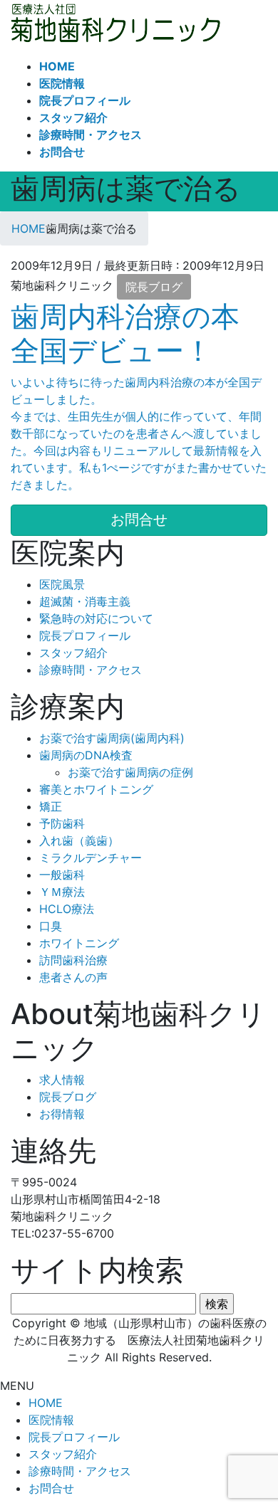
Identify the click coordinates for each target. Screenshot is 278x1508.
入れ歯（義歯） (79, 840)
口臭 (50, 926)
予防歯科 (62, 823)
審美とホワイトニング (96, 789)
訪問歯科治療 (73, 960)
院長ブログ (153, 287)
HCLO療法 (66, 909)
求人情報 (62, 1079)
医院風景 (62, 584)
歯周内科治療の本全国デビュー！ (125, 333)
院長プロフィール (84, 635)
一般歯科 (62, 875)
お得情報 (62, 1114)
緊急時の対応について (96, 618)
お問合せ (51, 1488)
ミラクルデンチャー (90, 857)
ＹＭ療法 (62, 892)
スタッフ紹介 (73, 652)
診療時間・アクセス (90, 670)
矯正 (50, 806)
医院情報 (51, 1420)
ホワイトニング (79, 943)
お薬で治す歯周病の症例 (130, 772)
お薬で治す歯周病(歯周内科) (112, 738)
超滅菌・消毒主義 (84, 601)
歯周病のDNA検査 (86, 755)
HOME (46, 1403)
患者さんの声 (73, 977)
